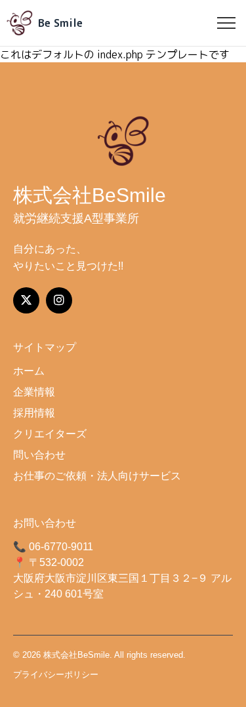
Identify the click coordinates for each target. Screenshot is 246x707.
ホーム (29, 370)
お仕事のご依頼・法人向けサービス (97, 475)
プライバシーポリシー (55, 674)
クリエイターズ (50, 433)
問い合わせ (39, 454)
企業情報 (34, 391)
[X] (26, 300)
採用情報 (34, 412)
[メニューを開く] (226, 23)
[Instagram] (59, 300)
